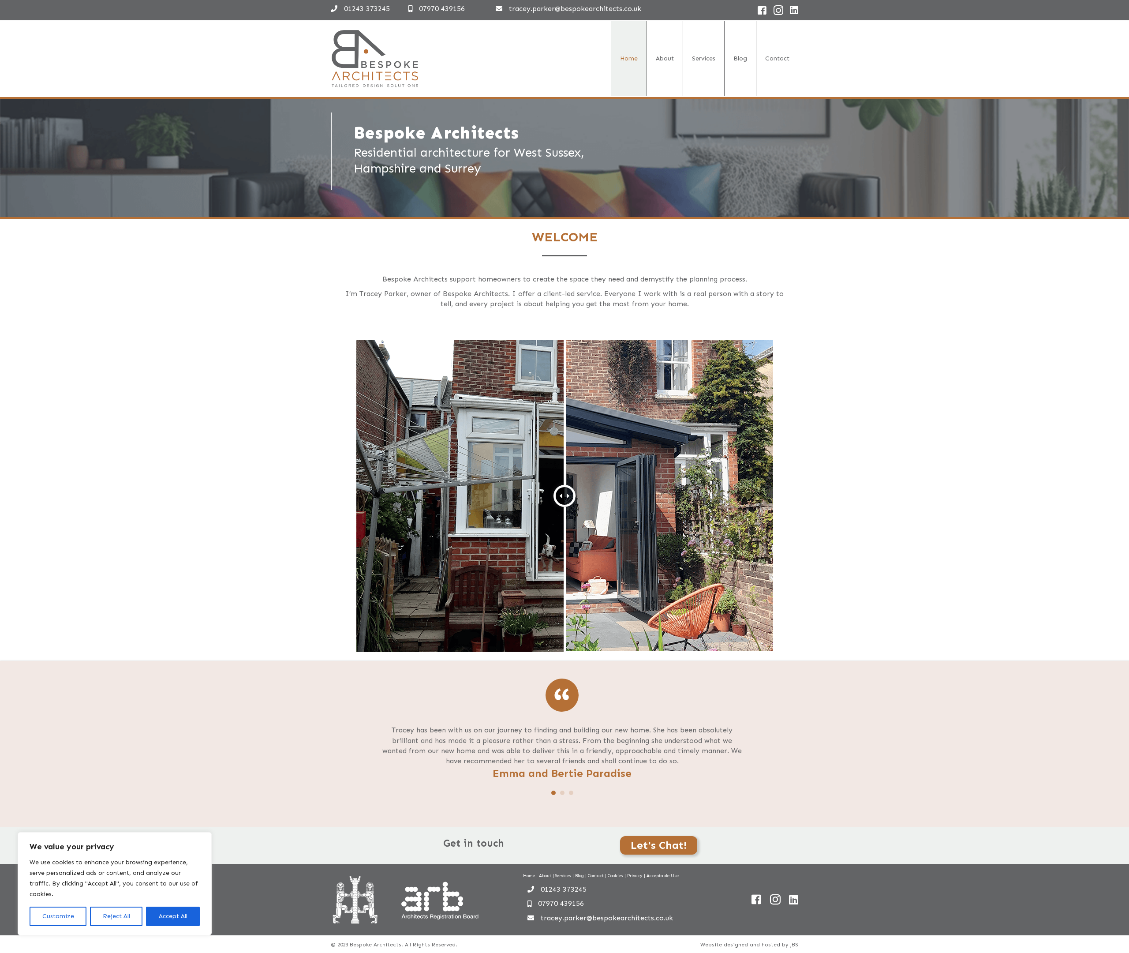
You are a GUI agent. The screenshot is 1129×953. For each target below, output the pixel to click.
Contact (777, 58)
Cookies (615, 875)
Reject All (116, 916)
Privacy (635, 875)
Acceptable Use (663, 875)
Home (629, 58)
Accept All (173, 916)
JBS (794, 945)
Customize (58, 916)
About (665, 58)
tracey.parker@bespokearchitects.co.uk (575, 8)
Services (703, 58)
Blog (740, 58)
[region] (115, 883)
